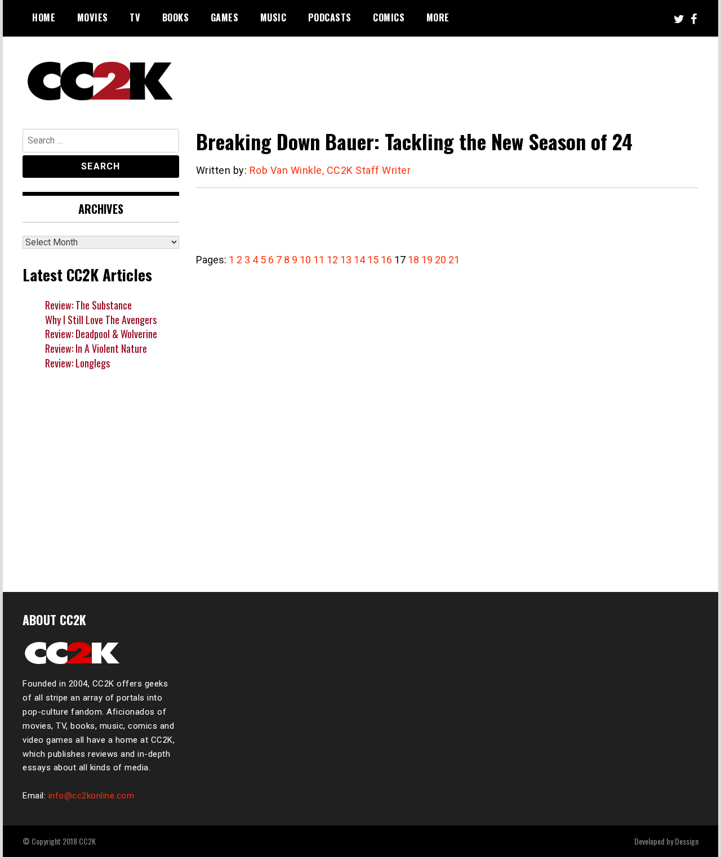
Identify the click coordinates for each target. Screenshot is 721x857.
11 (318, 260)
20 (440, 260)
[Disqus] (447, 423)
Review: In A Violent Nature (96, 348)
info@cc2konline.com (91, 796)
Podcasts (329, 17)
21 (454, 260)
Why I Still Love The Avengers (101, 319)
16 (386, 260)
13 (345, 260)
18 (413, 260)
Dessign (686, 841)
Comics (388, 17)
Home (43, 17)
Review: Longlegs (77, 363)
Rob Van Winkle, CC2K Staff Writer (330, 170)
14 (359, 260)
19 (427, 260)
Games (225, 17)
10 (305, 260)
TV (135, 17)
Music (273, 17)
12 (332, 260)
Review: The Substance (88, 305)
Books (175, 17)
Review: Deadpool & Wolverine (101, 333)
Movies (92, 17)
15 (373, 260)
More (437, 17)
